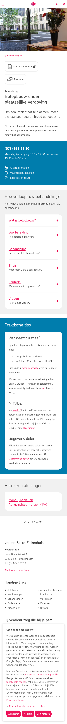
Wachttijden (46, 599)
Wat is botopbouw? (33, 220)
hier (43, 388)
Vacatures (45, 603)
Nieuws (44, 608)
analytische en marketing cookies (42, 674)
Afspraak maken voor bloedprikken (51, 592)
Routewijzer (13, 608)
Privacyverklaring (15, 700)
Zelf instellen (43, 714)
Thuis (33, 268)
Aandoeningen (14, 594)
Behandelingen (15, 599)
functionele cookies (16, 682)
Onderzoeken (14, 603)
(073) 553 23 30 (17, 148)
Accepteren (13, 714)
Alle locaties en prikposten (18, 570)
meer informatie (30, 368)
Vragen (33, 301)
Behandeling (33, 251)
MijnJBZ (16, 410)
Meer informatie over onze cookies (27, 706)
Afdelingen (13, 590)
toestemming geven (19, 459)
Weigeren (28, 714)
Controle (33, 284)
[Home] (33, 4)
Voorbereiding (33, 234)
